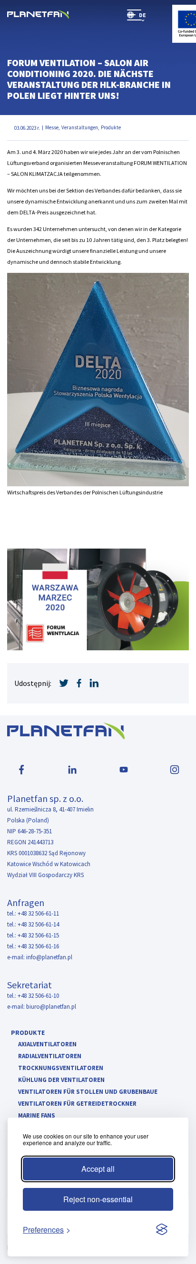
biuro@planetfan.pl (51, 1007)
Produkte (28, 1032)
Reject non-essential (98, 1199)
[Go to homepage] (38, 15)
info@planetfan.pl (49, 957)
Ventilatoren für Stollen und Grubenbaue (87, 1092)
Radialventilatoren (49, 1056)
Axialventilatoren (47, 1044)
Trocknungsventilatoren (60, 1068)
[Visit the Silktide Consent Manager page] (161, 1229)
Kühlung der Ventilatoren (61, 1080)
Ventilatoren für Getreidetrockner (77, 1104)
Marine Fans (36, 1115)
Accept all (98, 1168)
